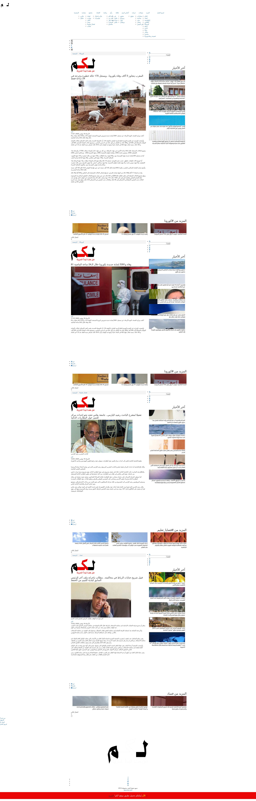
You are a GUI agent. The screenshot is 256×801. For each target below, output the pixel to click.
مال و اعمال (98, 16)
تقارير (82, 16)
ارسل (74, 215)
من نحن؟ (2, 718)
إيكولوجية (147, 20)
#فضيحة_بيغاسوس (150, 36)
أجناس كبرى (125, 13)
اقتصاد (98, 13)
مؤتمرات (97, 18)
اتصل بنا (2, 722)
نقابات (89, 26)
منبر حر (110, 18)
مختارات (139, 16)
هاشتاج (110, 24)
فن (115, 16)
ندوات (116, 20)
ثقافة (117, 13)
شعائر (139, 22)
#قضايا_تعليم (91, 24)
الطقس (147, 22)
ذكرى (146, 28)
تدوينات (110, 22)
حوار (121, 20)
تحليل (82, 18)
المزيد (148, 13)
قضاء (88, 16)
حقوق (132, 16)
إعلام (146, 16)
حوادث (89, 18)
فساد (146, 18)
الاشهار (2, 720)
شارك (73, 213)
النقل (88, 20)
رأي (111, 13)
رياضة (105, 13)
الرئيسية (76, 13)
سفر (138, 20)
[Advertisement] (109, 196)
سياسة (84, 13)
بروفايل (122, 22)
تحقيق (122, 16)
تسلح (146, 26)
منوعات (141, 13)
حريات (134, 13)
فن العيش (140, 24)
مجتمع (90, 13)
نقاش (115, 18)
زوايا (146, 30)
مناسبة (139, 18)
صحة (88, 22)
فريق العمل (160, 13)
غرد (73, 211)
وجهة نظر (111, 20)
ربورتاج (122, 18)
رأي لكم (110, 16)
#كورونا (147, 24)
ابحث (168, 55)
